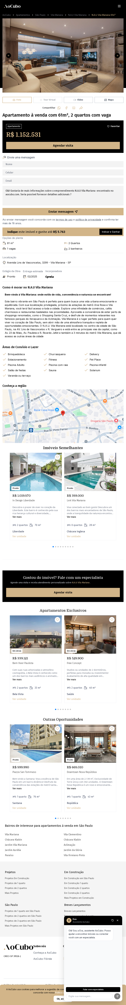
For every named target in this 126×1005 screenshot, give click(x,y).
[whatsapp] (59, 107)
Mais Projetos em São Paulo (19, 925)
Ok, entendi (63, 999)
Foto (18, 100)
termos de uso (64, 219)
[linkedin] (73, 107)
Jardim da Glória (73, 850)
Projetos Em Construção (17, 878)
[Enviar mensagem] (117, 996)
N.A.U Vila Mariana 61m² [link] (103, 15)
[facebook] (66, 107)
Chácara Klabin (13, 839)
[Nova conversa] (112, 920)
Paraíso (9, 855)
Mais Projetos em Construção (79, 898)
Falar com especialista (93, 989)
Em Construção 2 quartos (77, 888)
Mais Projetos (12, 893)
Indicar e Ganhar (111, 231)
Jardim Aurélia (13, 850)
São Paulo (40, 15)
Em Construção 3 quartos (77, 893)
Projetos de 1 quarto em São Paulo (22, 911)
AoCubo (6, 15)
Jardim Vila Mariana (16, 844)
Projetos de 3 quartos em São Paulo (23, 920)
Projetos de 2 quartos (16, 888)
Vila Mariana (57, 15)
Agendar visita (63, 145)
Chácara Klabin (72, 839)
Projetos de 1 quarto (15, 883)
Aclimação (69, 844)
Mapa (111, 100)
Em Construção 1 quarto (76, 883)
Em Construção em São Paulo (79, 878)
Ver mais (17, 517)
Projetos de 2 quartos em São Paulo (23, 916)
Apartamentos (23, 15)
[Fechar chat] (117, 920)
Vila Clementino (72, 834)
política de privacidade (88, 219)
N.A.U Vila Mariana (77, 15)
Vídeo (80, 100)
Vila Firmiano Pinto (74, 855)
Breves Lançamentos (74, 911)
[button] (53, 546)
